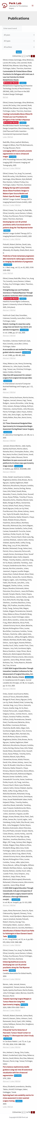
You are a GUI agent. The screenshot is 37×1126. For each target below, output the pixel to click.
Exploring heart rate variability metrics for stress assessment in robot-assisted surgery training (18, 1098)
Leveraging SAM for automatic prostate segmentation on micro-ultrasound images (17, 154)
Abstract (6, 168)
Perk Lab (15, 3)
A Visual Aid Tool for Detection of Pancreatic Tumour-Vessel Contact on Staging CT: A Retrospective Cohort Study (18, 1033)
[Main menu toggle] (32, 5)
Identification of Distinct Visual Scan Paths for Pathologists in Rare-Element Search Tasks (18, 933)
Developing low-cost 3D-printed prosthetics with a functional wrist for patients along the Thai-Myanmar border (18, 225)
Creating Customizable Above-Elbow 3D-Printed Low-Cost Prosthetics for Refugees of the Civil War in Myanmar (18, 117)
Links (5, 137)
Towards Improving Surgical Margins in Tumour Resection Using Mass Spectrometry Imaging (17, 1002)
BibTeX (5, 97)
